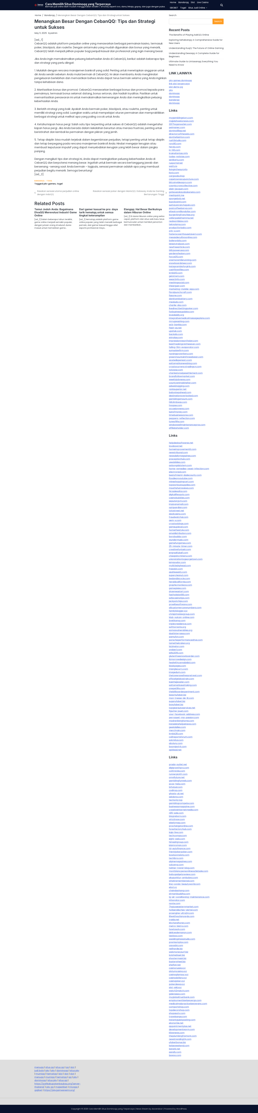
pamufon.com (176, 636)
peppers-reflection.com (182, 418)
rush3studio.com (177, 140)
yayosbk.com (176, 945)
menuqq (39, 1067)
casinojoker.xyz (177, 981)
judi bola (39, 1070)
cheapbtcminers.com (180, 555)
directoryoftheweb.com (181, 133)
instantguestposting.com (182, 1019)
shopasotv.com (177, 1013)
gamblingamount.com (180, 398)
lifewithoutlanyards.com (181, 916)
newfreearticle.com (179, 247)
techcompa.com (178, 835)
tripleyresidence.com (180, 623)
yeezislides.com (177, 462)
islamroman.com (178, 845)
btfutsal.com (175, 787)
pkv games (50, 183)
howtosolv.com (177, 929)
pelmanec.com (177, 127)
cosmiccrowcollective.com (183, 185)
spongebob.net (177, 198)
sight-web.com (177, 838)
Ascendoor (157, 1108)
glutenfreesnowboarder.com (184, 656)
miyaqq (73, 1086)
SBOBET (174, 7)
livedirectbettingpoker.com (183, 308)
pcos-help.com (177, 783)
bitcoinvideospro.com (180, 182)
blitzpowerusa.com (179, 250)
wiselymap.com (177, 822)
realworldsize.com (178, 221)
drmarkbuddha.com (179, 893)
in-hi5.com (174, 150)
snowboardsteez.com (180, 263)
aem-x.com (175, 520)
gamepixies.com (177, 588)
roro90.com (175, 143)
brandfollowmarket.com (182, 376)
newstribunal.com (178, 452)
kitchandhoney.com (179, 922)
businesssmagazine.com (182, 806)
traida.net (174, 919)
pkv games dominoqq (180, 80)
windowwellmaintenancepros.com (187, 424)
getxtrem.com (176, 276)
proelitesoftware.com (180, 604)
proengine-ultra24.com (181, 913)
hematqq (52, 1073)
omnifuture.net (177, 777)
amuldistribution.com (180, 533)
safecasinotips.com (179, 597)
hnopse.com (175, 405)
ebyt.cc (173, 887)
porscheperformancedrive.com (186, 639)
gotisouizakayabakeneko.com (184, 192)
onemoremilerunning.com (182, 259)
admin (54, 33)
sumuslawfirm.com (179, 350)
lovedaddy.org (176, 314)
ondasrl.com (175, 649)
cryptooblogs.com (179, 523)
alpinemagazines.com (180, 861)
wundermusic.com (178, 539)
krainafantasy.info (178, 153)
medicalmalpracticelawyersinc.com (188, 1003)
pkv (171, 90)
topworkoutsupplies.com (182, 484)
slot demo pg (176, 86)
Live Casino (203, 2)
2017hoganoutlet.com (180, 124)
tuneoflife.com (176, 421)
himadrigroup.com (178, 842)
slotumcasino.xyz (178, 971)
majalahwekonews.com (181, 121)
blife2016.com (176, 652)
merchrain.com (177, 730)
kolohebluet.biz (177, 955)
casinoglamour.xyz (178, 974)
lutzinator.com (176, 646)
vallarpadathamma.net (181, 217)
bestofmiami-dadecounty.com (185, 475)
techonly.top (175, 800)
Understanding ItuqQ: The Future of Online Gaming (196, 48)
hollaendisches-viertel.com (183, 909)
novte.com (174, 903)
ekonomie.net (176, 1023)
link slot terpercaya (179, 83)
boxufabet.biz (176, 704)
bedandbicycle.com (179, 578)
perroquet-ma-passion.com (184, 717)
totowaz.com (176, 369)
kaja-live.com (176, 832)
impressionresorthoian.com (183, 340)
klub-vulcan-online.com (181, 617)
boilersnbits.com (178, 240)
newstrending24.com (180, 1039)
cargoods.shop (177, 175)
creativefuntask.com (180, 549)
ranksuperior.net (178, 389)
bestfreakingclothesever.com (184, 344)
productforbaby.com (180, 227)
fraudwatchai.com (178, 517)
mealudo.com (176, 301)
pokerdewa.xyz (177, 984)
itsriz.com (174, 172)
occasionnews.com (179, 408)
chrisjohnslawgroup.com (182, 614)
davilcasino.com (177, 513)
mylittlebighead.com (180, 565)
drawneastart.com (179, 591)
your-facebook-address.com (184, 714)
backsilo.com (176, 334)
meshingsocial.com (179, 282)
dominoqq (174, 93)
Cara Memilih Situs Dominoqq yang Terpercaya (78, 4)
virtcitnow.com (177, 819)
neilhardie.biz (176, 948)
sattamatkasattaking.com (183, 685)
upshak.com (175, 331)
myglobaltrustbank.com (182, 997)
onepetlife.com (177, 688)
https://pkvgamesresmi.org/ (59, 1090)
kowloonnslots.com (179, 854)
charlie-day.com (178, 305)
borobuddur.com (178, 536)
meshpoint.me (176, 195)
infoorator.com (177, 900)
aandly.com (175, 1052)
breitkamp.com (177, 620)
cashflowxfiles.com (179, 269)
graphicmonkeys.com (180, 585)
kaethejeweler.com (179, 681)
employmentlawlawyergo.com (185, 1000)
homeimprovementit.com (182, 449)
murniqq (40, 1073)
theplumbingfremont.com (183, 1035)
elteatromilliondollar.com (182, 211)
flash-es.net (175, 327)
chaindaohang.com (179, 890)
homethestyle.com (179, 530)
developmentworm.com (182, 1029)
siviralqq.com (176, 337)
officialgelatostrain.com (181, 678)
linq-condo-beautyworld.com (184, 884)
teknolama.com (177, 224)
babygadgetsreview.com (182, 874)
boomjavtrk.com (178, 746)
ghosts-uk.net (176, 793)
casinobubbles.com (179, 497)
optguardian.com (178, 507)
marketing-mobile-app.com (184, 289)
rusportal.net (176, 163)
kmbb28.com (176, 733)
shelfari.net (175, 964)
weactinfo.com (177, 279)
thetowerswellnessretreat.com (185, 675)
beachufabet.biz (177, 694)
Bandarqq (183, 2)
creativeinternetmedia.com (183, 809)
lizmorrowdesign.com (180, 659)
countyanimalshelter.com (182, 382)
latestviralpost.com (179, 243)
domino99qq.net (177, 130)
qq (67, 1067)
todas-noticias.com (179, 156)
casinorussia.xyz (177, 968)
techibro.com (176, 858)
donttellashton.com (179, 137)
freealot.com (176, 568)
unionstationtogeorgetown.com (186, 559)
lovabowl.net (175, 446)
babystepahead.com (180, 392)
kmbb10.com (175, 272)
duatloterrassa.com (179, 633)
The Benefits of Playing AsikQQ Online (189, 34)
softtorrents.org (177, 627)
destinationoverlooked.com (183, 395)
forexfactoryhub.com (180, 829)
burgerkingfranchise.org (181, 214)
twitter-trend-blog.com (181, 867)
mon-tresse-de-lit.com (181, 698)
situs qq (49, 1067)
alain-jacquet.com (178, 188)
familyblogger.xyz (178, 610)
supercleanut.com (178, 575)
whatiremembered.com (181, 880)
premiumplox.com (178, 942)
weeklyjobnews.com (179, 379)
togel (60, 183)
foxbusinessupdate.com (181, 311)
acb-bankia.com (178, 324)
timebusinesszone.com (181, 415)
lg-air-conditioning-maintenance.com (189, 897)
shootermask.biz (177, 958)
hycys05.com (176, 256)
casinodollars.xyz (178, 977)
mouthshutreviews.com (181, 488)
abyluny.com (175, 743)
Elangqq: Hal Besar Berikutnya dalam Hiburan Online (143, 211)
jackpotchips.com (178, 601)
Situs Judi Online (196, 7)
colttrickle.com (177, 770)
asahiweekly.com (178, 572)
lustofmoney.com (178, 411)
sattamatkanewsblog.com (183, 363)
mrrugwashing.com (179, 321)
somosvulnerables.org (180, 630)
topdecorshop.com (179, 1010)
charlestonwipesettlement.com (186, 373)
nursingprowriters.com (181, 353)
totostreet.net (176, 510)
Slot (193, 2)
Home (173, 2)
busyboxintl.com (177, 201)
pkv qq (50, 1086)
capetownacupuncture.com (184, 179)
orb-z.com (174, 230)
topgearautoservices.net (182, 707)
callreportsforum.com (180, 736)
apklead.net (175, 749)
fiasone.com (175, 295)
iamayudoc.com (177, 562)
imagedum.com (177, 672)
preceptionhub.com (179, 458)
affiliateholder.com (179, 428)
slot (73, 1067)
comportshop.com (179, 1006)
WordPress (181, 1108)
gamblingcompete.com (181, 803)
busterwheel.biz (177, 961)
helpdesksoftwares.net (181, 442)
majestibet (61, 1086)
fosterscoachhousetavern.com (185, 234)
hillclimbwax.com (178, 402)
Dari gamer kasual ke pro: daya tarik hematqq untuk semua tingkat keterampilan (98, 212)
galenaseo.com (177, 993)
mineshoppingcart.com (181, 481)
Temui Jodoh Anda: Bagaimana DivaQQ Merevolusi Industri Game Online (55, 212)
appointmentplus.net (180, 1026)
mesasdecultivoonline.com (183, 237)
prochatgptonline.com (181, 825)
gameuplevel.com (178, 526)
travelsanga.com (178, 1016)
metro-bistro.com (178, 926)
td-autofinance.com (179, 848)
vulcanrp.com (176, 864)
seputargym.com (178, 501)
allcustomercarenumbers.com (185, 607)
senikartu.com (176, 159)
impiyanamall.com (178, 504)
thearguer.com (177, 285)
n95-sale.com (176, 812)
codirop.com (175, 790)
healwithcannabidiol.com (182, 662)
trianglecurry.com (178, 669)
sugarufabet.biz (177, 701)
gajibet (38, 1090)
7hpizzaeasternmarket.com (183, 906)
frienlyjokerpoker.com (180, 851)
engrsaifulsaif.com (178, 552)
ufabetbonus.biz (177, 1042)
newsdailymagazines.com (182, 455)
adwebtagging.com (179, 386)
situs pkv (74, 1070)
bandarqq (174, 99)
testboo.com (176, 935)
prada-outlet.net (178, 764)
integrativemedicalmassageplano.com (189, 318)
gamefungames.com (180, 543)
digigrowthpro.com (179, 767)
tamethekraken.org (179, 643)
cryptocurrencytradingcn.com (185, 366)
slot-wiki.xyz (175, 987)
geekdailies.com (177, 727)
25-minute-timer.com (180, 546)
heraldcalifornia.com (180, 581)
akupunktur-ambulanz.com (183, 877)
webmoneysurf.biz (178, 951)
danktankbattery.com (180, 298)
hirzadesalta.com (178, 491)
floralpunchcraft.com (180, 292)
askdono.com (176, 796)
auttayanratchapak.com (182, 205)
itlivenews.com (176, 1032)
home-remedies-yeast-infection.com (189, 468)
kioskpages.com (177, 665)
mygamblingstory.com (181, 117)
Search (172, 15)
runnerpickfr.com (178, 774)
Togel (183, 7)
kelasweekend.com (179, 1045)
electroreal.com (177, 471)
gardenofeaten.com (179, 253)
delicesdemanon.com (180, 932)
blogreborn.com (177, 816)
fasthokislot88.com (179, 594)
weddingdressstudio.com (182, 939)
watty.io (173, 166)
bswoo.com (175, 1055)
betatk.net (174, 1048)
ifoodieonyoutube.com (181, 478)
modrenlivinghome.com (181, 720)
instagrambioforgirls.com (182, 266)
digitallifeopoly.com (179, 494)
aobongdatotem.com (180, 465)
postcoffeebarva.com (180, 208)
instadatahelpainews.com (182, 723)
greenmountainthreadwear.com (186, 356)
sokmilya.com (176, 740)
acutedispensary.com (180, 360)
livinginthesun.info (178, 169)
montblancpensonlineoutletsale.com (188, 871)
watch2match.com (179, 990)
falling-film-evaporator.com (184, 347)
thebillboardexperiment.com (184, 691)
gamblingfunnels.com (180, 780)
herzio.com (175, 146)
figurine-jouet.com (178, 711)
